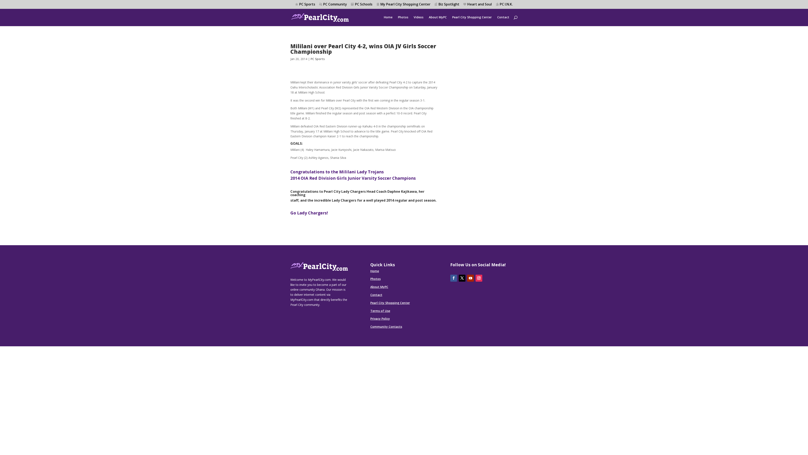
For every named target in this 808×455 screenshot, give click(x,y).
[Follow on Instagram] (479, 278)
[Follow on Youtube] (470, 278)
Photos (403, 17)
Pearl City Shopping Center (472, 17)
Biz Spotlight (449, 5)
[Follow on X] (462, 278)
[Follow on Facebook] (453, 278)
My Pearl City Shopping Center (405, 5)
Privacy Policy (380, 319)
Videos (418, 17)
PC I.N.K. (506, 5)
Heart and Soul (479, 5)
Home (388, 17)
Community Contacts (386, 327)
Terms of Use (380, 311)
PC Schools (363, 5)
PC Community (335, 5)
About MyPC (438, 17)
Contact (503, 17)
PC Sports (307, 5)
